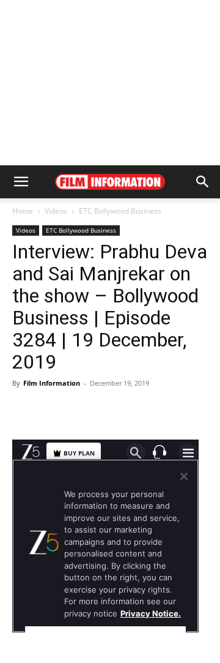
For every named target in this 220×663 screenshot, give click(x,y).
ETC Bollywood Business (120, 211)
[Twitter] (119, 411)
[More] (176, 411)
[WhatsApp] (147, 411)
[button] (20, 181)
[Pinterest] (91, 411)
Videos (56, 211)
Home (22, 211)
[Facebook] (63, 411)
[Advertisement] (110, 82)
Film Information (51, 383)
